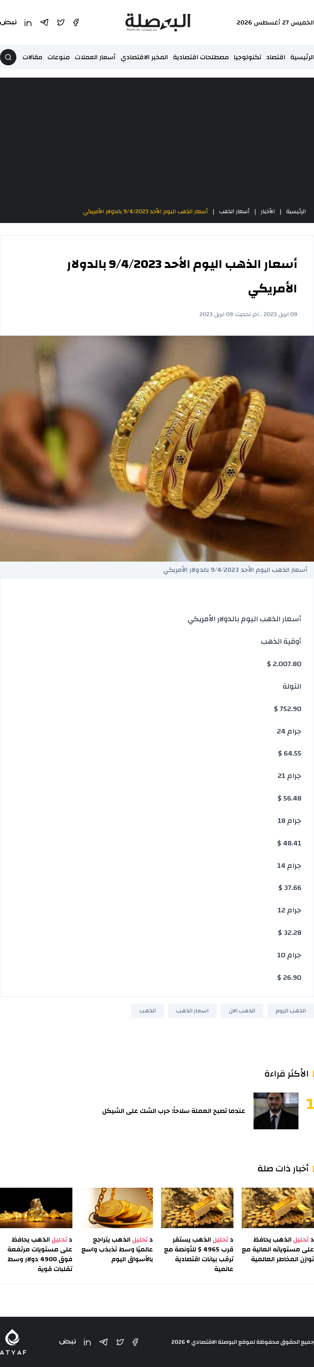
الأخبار (268, 211)
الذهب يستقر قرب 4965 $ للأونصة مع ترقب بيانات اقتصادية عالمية (198, 1254)
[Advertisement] (157, 142)
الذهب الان (242, 1011)
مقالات (32, 57)
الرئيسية (302, 57)
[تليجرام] (103, 1342)
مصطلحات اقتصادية (201, 57)
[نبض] (67, 1342)
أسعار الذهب (234, 211)
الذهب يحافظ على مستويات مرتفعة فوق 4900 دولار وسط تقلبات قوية (39, 1254)
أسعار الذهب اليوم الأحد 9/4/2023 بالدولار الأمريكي (145, 211)
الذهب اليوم (291, 1011)
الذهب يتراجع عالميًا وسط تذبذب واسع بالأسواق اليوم (117, 1249)
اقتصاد (275, 57)
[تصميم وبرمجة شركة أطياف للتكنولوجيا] (13, 1342)
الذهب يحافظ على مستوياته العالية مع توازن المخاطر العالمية (278, 1249)
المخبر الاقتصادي (144, 57)
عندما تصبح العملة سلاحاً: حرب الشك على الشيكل (173, 1111)
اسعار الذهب (192, 1011)
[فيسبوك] (135, 1342)
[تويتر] (120, 1342)
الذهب (147, 1011)
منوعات (58, 57)
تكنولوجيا (247, 57)
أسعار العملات (95, 57)
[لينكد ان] (87, 1341)
